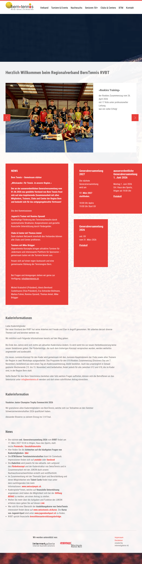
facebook (51, 459)
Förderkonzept (18, 466)
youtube (38, 459)
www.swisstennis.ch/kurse (45, 510)
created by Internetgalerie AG (122, 544)
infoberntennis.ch (30, 278)
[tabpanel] (71, 117)
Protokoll (117, 196)
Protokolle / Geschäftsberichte (27, 446)
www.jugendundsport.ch (45, 513)
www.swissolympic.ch (31, 486)
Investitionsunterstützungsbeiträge (45, 516)
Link (43, 503)
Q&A (26, 453)
